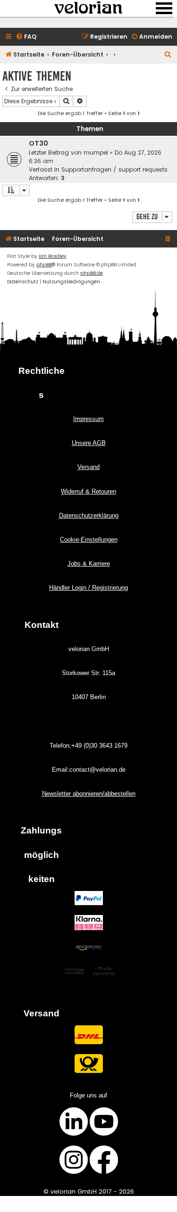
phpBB (44, 264)
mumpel (96, 152)
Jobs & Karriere (88, 563)
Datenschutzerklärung (88, 515)
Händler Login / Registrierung (88, 587)
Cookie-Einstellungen (89, 539)
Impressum (88, 418)
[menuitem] (26, 37)
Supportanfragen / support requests (114, 169)
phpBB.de (91, 273)
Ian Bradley (53, 256)
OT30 (38, 143)
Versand (88, 466)
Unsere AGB (89, 442)
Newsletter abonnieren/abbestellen (88, 793)
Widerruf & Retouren (88, 491)
